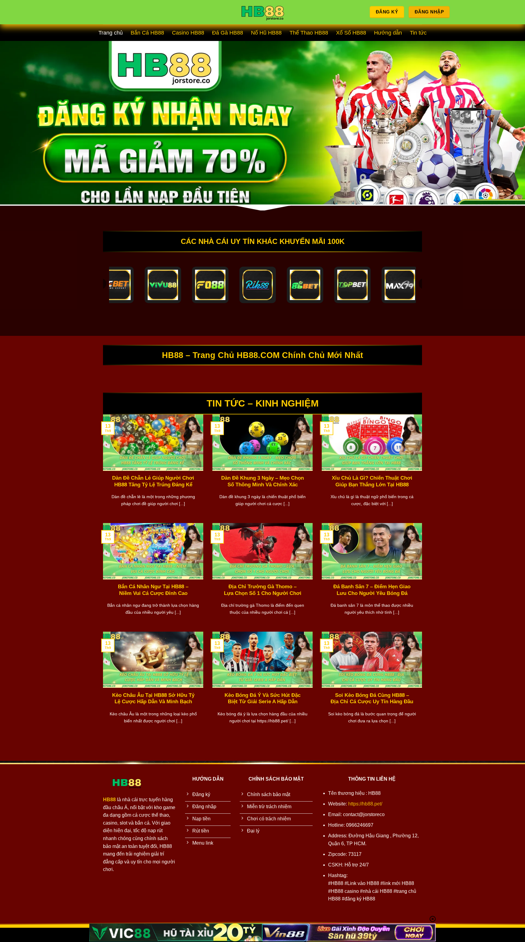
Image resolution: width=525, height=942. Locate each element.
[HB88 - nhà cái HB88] (262, 12)
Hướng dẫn (388, 33)
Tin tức (418, 33)
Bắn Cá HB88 (147, 33)
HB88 (109, 799)
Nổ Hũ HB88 (266, 33)
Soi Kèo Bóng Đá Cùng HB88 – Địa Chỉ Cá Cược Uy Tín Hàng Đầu (372, 698)
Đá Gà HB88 (227, 33)
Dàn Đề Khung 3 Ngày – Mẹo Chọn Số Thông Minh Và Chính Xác (262, 481)
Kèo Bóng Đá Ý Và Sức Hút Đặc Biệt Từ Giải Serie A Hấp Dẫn (262, 698)
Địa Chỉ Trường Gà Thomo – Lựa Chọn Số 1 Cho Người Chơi (262, 590)
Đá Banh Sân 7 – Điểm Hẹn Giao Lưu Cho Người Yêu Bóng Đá (371, 590)
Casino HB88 (188, 33)
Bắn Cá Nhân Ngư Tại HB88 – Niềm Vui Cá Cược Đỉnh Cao (153, 590)
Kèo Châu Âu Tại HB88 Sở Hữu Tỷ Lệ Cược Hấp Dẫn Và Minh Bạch (153, 698)
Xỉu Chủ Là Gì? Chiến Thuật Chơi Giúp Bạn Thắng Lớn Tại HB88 (372, 481)
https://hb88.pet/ (365, 803)
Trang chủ (110, 33)
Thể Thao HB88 (309, 33)
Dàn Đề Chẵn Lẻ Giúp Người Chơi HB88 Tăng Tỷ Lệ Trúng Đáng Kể (153, 481)
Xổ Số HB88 (351, 33)
